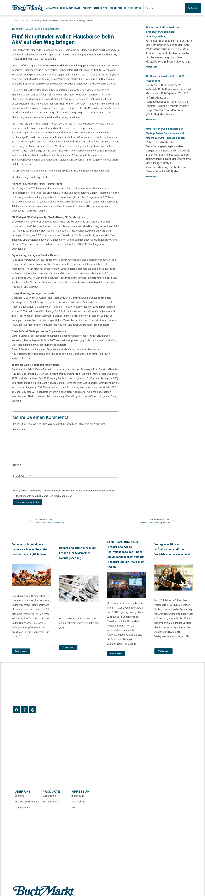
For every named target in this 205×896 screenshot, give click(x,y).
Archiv (25, 20)
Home (16, 20)
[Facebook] (16, 709)
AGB (73, 807)
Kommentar (20, 429)
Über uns (19, 795)
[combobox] (164, 8)
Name (17, 465)
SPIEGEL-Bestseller (70, 8)
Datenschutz (78, 801)
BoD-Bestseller (117, 8)
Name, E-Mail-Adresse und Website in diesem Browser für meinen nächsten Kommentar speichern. (65, 490)
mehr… (83, 217)
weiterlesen (151, 67)
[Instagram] (24, 709)
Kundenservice (23, 807)
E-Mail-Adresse (22, 476)
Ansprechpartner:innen (27, 801)
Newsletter (134, 8)
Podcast (87, 8)
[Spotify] (32, 709)
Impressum (77, 795)
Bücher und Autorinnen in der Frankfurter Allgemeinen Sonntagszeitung (163, 32)
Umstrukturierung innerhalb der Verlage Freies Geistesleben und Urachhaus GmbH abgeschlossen (165, 133)
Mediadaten (52, 8)
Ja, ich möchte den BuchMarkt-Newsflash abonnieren (43, 496)
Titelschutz (100, 8)
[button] (12, 596)
